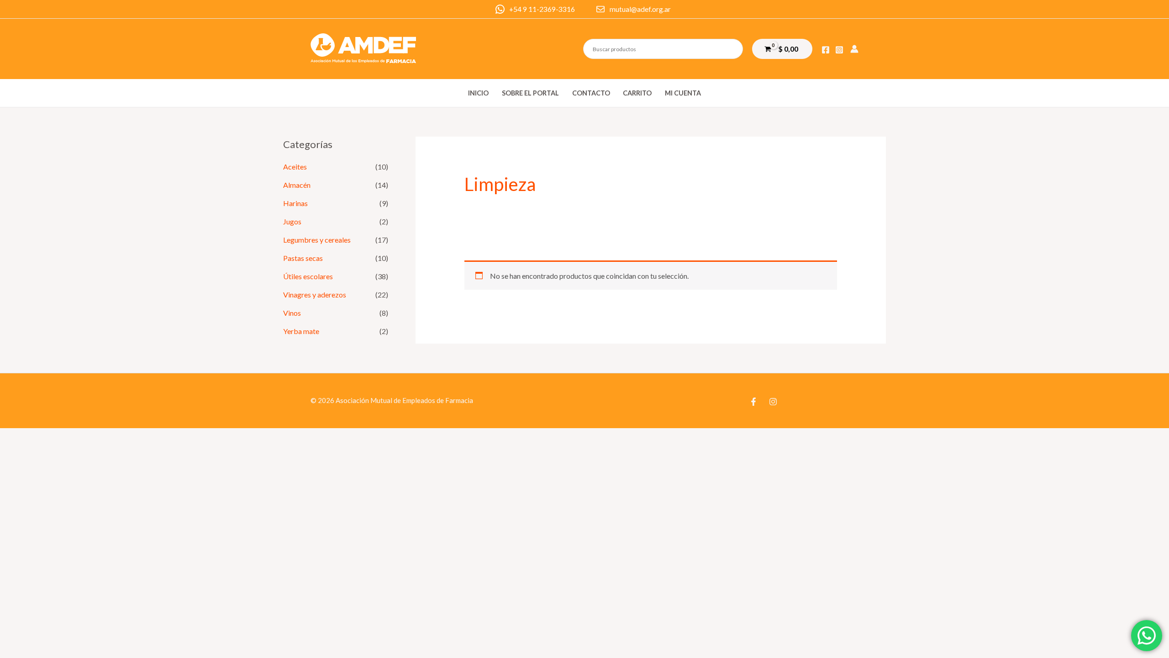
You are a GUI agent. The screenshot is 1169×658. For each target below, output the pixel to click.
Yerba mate (301, 331)
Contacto (591, 93)
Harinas (295, 203)
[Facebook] (825, 50)
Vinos (292, 312)
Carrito (637, 93)
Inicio (478, 93)
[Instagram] (839, 50)
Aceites (295, 166)
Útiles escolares (308, 276)
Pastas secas (303, 258)
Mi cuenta (683, 93)
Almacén (297, 184)
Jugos (292, 221)
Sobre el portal (530, 93)
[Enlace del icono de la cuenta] (854, 49)
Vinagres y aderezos (314, 294)
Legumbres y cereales (317, 239)
